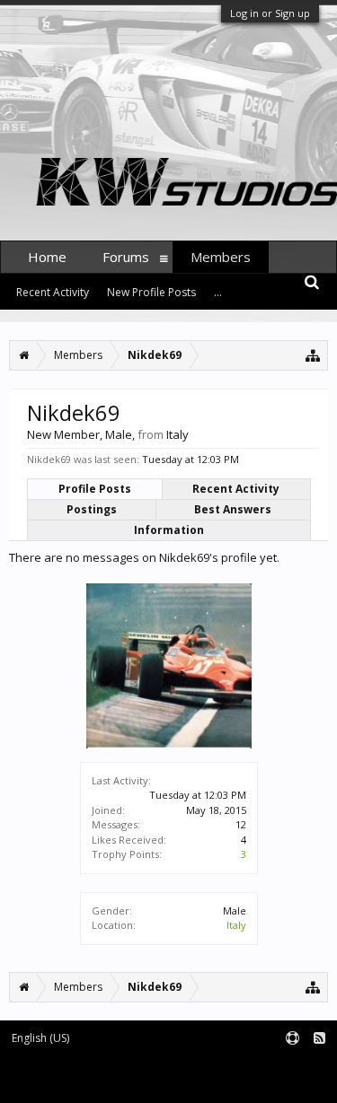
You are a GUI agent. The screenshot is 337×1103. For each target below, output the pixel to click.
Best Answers (232, 509)
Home (47, 257)
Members (221, 257)
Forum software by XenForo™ (76, 1081)
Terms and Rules (292, 1067)
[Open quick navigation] (313, 354)
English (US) (40, 1038)
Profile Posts (94, 488)
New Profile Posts (151, 292)
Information (169, 530)
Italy (236, 925)
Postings (92, 509)
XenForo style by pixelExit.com (232, 1081)
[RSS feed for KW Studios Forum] (319, 1039)
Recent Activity (235, 488)
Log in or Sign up (270, 13)
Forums (125, 257)
